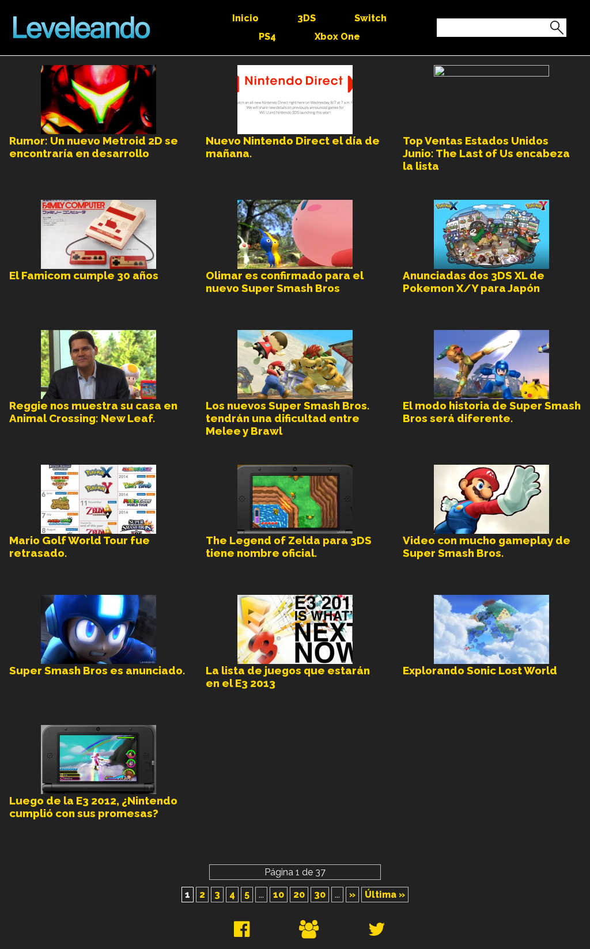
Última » (385, 894)
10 (278, 894)
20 (299, 894)
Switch (370, 18)
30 (320, 894)
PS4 (267, 36)
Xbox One (337, 36)
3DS (306, 18)
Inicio (245, 18)
